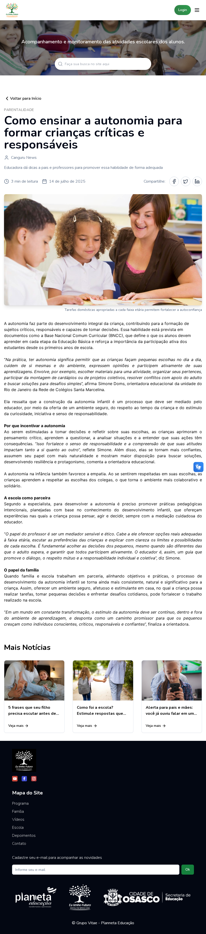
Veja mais (16, 725)
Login (182, 10)
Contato (19, 843)
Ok (187, 869)
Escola (18, 827)
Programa (20, 803)
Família (18, 811)
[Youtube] (15, 778)
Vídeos (18, 819)
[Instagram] (34, 778)
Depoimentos (24, 835)
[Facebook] (24, 778)
